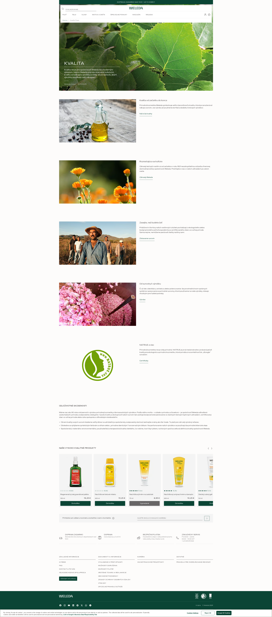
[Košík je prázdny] (209, 14)
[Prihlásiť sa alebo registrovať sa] (205, 14)
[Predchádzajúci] (208, 448)
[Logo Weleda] (136, 8)
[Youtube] (69, 605)
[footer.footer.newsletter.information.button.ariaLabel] (113, 518)
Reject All (208, 613)
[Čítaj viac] (196, 596)
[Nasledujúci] (211, 448)
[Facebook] (60, 605)
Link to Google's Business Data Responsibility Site (80, 615)
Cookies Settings (192, 613)
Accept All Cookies (223, 613)
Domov (65, 20)
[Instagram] (64, 605)
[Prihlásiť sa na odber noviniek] (207, 518)
